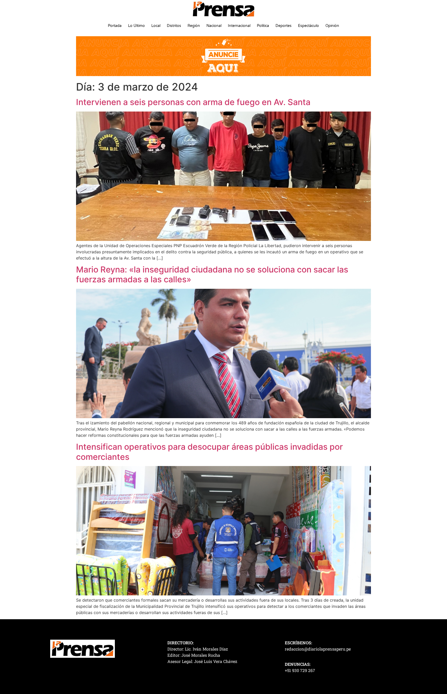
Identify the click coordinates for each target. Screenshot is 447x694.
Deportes (283, 26)
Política (263, 26)
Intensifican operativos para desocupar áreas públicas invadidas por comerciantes (209, 452)
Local (155, 26)
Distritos (174, 26)
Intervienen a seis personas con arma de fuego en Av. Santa (193, 102)
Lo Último (136, 26)
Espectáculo (308, 26)
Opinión (332, 26)
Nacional (213, 26)
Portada (115, 26)
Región (194, 26)
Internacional (239, 26)
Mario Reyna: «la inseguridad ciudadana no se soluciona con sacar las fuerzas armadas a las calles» (212, 274)
